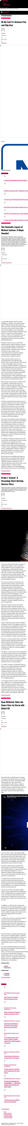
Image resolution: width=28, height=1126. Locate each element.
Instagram (6, 973)
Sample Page (6, 5)
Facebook (6, 975)
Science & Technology (8, 1116)
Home (4, 3)
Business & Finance (7, 1113)
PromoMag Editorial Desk (6, 262)
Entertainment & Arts (8, 1114)
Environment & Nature (8, 1117)
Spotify (6, 966)
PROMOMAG (3, 43)
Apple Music (7, 967)
